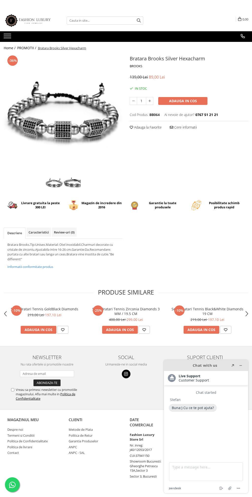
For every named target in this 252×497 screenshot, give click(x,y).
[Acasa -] (28, 21)
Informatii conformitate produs (30, 267)
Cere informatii (185, 127)
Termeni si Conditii (20, 435)
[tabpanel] (63, 113)
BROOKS (136, 66)
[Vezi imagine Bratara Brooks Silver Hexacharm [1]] (72, 183)
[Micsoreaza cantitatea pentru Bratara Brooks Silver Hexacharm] (133, 101)
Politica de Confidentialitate (27, 441)
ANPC (73, 447)
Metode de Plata (81, 429)
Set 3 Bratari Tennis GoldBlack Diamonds (44, 309)
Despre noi (15, 429)
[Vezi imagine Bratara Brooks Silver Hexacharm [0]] (54, 183)
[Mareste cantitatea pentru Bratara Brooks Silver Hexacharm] (149, 101)
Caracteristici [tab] (39, 232)
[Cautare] (138, 21)
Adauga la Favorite (147, 127)
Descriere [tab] (14, 233)
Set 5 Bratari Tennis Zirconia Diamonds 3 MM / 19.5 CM (126, 311)
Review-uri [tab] (64, 232)
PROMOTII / (27, 48)
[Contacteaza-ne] (242, 36)
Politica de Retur (81, 435)
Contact (13, 452)
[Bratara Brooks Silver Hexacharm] (63, 113)
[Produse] (8, 37)
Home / (10, 48)
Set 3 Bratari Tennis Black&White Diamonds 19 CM (207, 311)
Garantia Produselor (83, 441)
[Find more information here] (206, 426)
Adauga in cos (183, 101)
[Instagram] (126, 374)
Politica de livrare (19, 447)
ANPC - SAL (77, 452)
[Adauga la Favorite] (62, 330)
